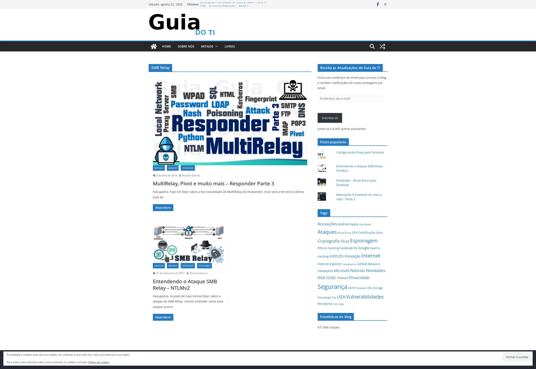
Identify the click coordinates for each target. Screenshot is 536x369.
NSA (321, 277)
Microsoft (341, 270)
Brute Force (344, 232)
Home (166, 46)
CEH (355, 232)
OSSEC (331, 277)
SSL (369, 288)
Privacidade (359, 277)
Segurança (332, 286)
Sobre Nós (186, 46)
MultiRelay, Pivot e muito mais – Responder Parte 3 (213, 183)
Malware (374, 264)
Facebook (346, 248)
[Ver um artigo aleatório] (382, 46)
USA (341, 297)
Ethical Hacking (328, 248)
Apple (354, 224)
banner (173, 168)
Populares (204, 265)
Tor (334, 297)
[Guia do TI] (154, 46)
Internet (370, 255)
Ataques (327, 231)
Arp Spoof (365, 224)
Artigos (207, 46)
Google (363, 248)
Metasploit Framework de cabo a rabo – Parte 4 (233, 4)
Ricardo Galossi (191, 175)
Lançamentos (349, 264)
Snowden (361, 288)
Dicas (345, 241)
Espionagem (364, 240)
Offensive (187, 168)
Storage (378, 288)
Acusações (327, 224)
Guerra (375, 248)
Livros (230, 46)
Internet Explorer (329, 264)
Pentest (342, 278)
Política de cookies (98, 362)
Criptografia (329, 240)
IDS (341, 256)
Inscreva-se (330, 118)
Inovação (353, 256)
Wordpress (325, 304)
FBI (355, 248)
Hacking (323, 256)
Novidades (375, 270)
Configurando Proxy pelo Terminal (360, 152)
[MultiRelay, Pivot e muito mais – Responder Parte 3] (230, 122)
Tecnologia (324, 297)
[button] (215, 46)
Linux (362, 263)
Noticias (357, 270)
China (379, 232)
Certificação (366, 232)
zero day (339, 303)
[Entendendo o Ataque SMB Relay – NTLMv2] (188, 243)
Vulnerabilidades (365, 296)
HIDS (334, 256)
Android (343, 224)
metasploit (325, 271)
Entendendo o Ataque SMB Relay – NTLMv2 (185, 284)
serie (351, 288)
